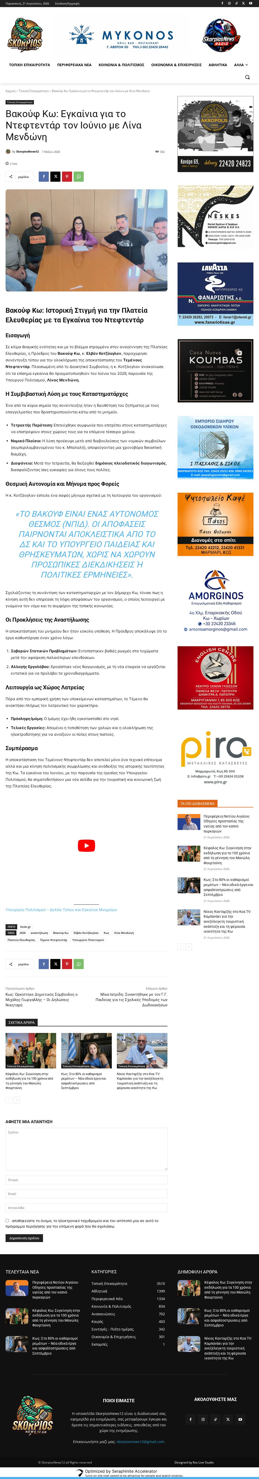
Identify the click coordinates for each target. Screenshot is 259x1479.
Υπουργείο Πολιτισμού (88, 940)
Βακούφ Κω (61, 933)
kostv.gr (25, 927)
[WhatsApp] (79, 177)
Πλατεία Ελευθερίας (21, 940)
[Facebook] (222, 4)
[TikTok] (237, 4)
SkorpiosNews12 (27, 151)
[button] (247, 77)
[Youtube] (250, 4)
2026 (22, 933)
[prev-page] (9, 1100)
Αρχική (10, 91)
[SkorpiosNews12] (9, 151)
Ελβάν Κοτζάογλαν (86, 933)
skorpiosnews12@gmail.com (140, 1441)
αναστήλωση (39, 933)
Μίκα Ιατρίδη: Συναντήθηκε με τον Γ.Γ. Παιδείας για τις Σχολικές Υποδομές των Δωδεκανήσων (131, 999)
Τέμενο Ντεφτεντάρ (53, 940)
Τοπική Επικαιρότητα (34, 91)
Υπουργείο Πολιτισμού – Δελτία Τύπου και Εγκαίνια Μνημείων (61, 909)
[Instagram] (229, 4)
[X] (243, 4)
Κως (106, 933)
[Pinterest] (67, 177)
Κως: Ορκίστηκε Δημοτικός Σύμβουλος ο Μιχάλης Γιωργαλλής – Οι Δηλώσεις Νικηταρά (42, 999)
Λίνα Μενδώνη (124, 933)
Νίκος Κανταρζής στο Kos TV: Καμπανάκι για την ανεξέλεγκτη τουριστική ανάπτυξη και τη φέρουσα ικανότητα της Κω (227, 921)
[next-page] (17, 1100)
